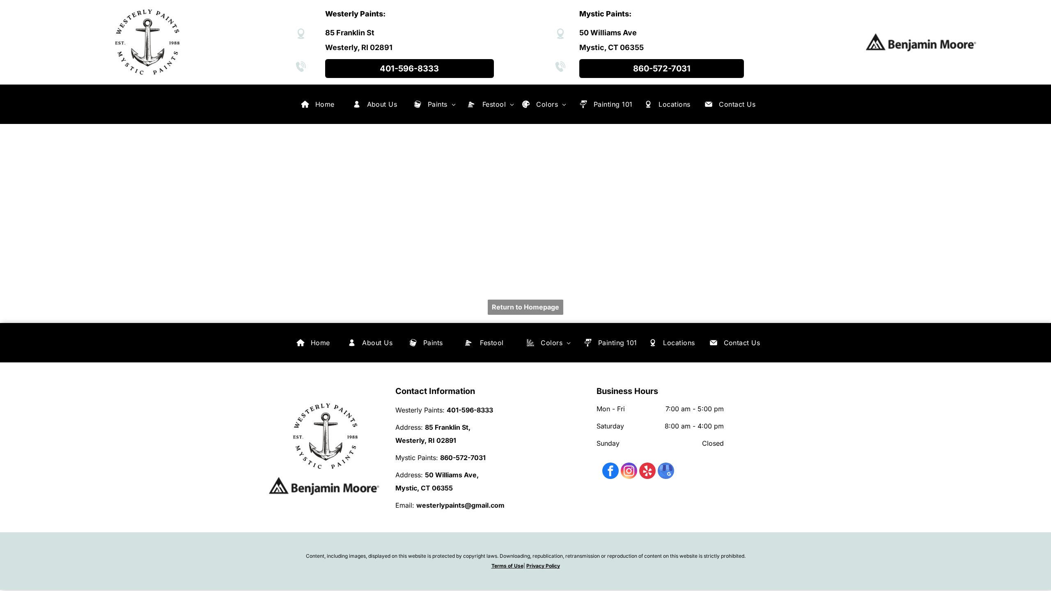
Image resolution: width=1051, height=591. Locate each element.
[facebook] (610, 472)
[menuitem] (325, 104)
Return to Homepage (525, 307)
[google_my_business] (666, 472)
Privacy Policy (543, 566)
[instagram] (629, 472)
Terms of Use (507, 566)
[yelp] (647, 472)
